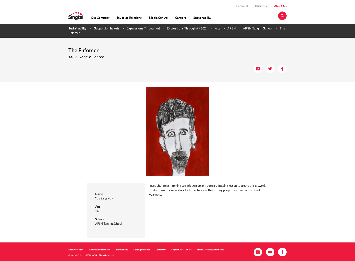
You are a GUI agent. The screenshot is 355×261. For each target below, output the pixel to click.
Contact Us (161, 250)
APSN (231, 28)
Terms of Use (122, 250)
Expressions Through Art (143, 28)
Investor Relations (129, 17)
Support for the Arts (106, 28)
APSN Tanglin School (258, 28)
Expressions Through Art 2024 (187, 28)
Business (261, 6)
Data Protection (75, 250)
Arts (217, 28)
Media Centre (158, 17)
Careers (180, 17)
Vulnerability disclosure (99, 250)
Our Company (100, 17)
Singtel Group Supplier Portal (210, 250)
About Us (280, 6)
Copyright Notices (141, 250)
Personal (242, 6)
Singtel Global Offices (181, 250)
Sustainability (202, 17)
